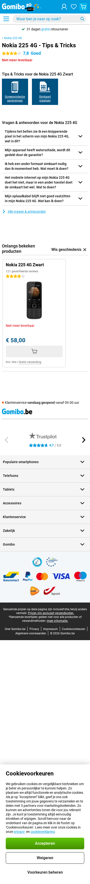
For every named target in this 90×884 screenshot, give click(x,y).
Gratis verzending (30, 362)
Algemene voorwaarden (30, 633)
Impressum (50, 629)
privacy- (19, 832)
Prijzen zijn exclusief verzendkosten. (51, 613)
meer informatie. (57, 621)
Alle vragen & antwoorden (27, 211)
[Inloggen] (64, 7)
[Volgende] (83, 440)
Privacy (34, 629)
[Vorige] (7, 440)
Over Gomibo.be (15, 629)
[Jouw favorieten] (73, 7)
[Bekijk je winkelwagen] (83, 7)
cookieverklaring (42, 832)
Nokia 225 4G (13, 38)
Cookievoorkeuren (73, 629)
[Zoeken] (82, 19)
